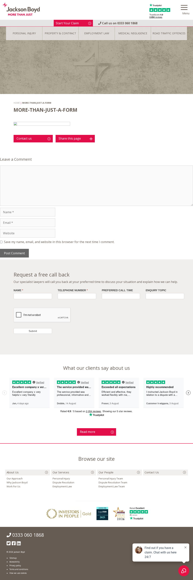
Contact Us (152, 472)
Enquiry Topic (156, 290)
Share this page (70, 138)
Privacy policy (15, 565)
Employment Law (62, 486)
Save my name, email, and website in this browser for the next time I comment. (59, 242)
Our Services (61, 472)
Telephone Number (73, 290)
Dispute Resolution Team (113, 482)
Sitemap (13, 558)
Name (18, 290)
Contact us (24, 138)
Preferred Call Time (117, 290)
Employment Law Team (112, 486)
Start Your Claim (67, 23)
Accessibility (14, 561)
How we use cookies (18, 573)
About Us (13, 472)
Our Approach (15, 478)
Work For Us (13, 486)
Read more (87, 432)
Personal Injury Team (111, 478)
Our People (106, 472)
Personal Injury (61, 478)
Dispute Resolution (63, 482)
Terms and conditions (18, 569)
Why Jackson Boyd (17, 482)
